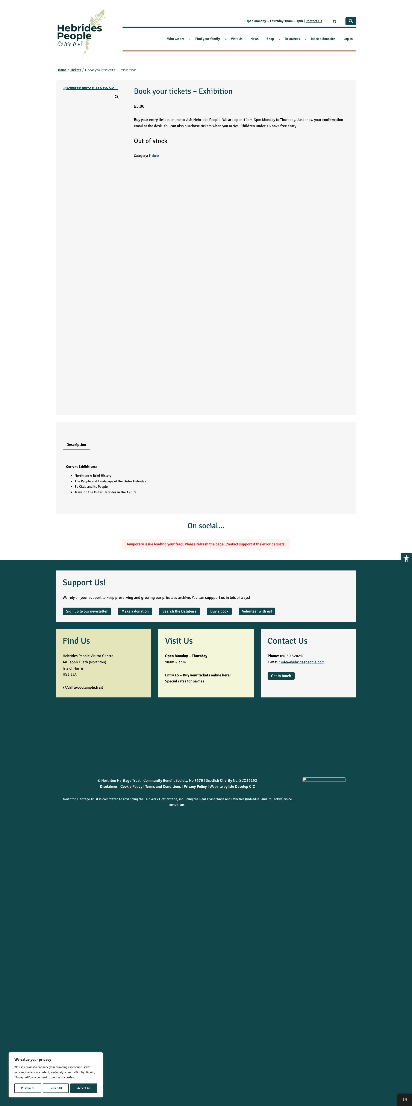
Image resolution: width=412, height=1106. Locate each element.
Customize (27, 1088)
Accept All (84, 1088)
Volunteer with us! (257, 611)
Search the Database (179, 611)
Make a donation (135, 611)
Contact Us (314, 21)
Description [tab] (76, 444)
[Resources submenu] (305, 39)
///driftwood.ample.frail (83, 687)
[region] (56, 1074)
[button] (406, 558)
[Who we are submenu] (190, 39)
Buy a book (219, 611)
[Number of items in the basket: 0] (334, 21)
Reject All (56, 1088)
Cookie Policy (131, 786)
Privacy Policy (195, 786)
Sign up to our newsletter (87, 611)
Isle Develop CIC (241, 786)
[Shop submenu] (279, 39)
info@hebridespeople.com (302, 662)
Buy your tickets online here (206, 675)
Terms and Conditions (163, 786)
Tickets (154, 156)
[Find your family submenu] (225, 39)
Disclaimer (109, 786)
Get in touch (281, 675)
